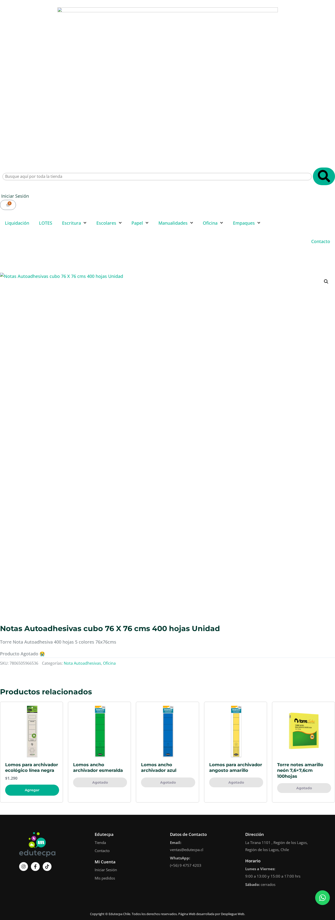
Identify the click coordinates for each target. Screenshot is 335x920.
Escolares (106, 223)
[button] (326, 281)
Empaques (244, 223)
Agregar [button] (32, 790)
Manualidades (173, 223)
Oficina (210, 223)
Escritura (71, 223)
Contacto (320, 241)
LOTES (45, 223)
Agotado (100, 782)
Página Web (186, 914)
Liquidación (17, 223)
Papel (137, 223)
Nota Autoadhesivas (82, 663)
